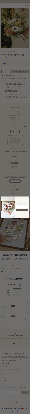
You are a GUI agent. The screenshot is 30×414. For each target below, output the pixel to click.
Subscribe (22, 209)
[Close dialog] (28, 197)
